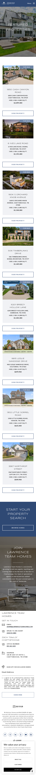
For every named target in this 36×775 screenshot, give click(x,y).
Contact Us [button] (18, 592)
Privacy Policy (15, 688)
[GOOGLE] (31, 735)
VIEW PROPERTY (18, 113)
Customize (18, 764)
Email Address (8, 672)
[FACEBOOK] (5, 735)
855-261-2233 (11, 646)
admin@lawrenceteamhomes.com (20, 626)
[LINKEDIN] (15, 735)
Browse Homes (18, 528)
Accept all (18, 769)
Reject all (18, 759)
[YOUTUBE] (26, 735)
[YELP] (21, 735)
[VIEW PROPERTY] (18, 112)
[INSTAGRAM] (10, 735)
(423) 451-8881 (11, 633)
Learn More (18, 598)
